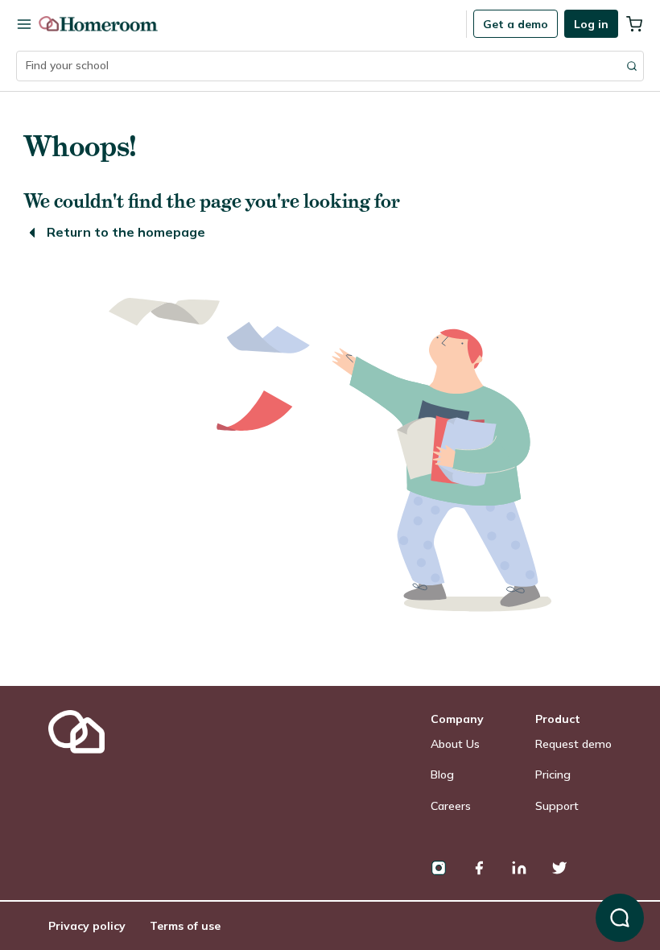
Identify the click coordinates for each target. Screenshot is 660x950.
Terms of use (185, 926)
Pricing (553, 774)
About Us (455, 744)
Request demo (573, 744)
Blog (442, 774)
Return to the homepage (126, 232)
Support (557, 806)
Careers (451, 806)
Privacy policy (87, 926)
